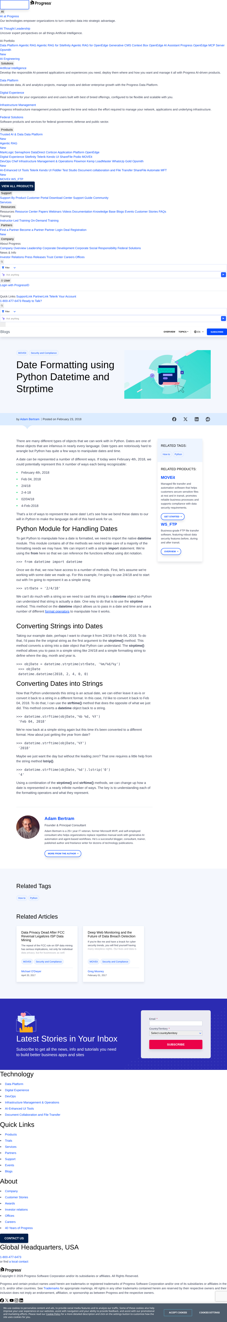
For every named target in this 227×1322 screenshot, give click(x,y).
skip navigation (14, 4)
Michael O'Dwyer (31, 971)
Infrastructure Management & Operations (46, 161)
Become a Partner (32, 230)
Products (7, 129)
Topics (182, 331)
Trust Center (55, 257)
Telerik (41, 156)
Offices (80, 257)
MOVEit (87, 156)
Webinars (55, 211)
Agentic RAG (27, 45)
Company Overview (13, 248)
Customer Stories (146, 211)
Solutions (7, 63)
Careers (69, 257)
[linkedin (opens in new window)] (21, 1301)
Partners (6, 225)
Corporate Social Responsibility (96, 248)
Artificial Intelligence (13, 68)
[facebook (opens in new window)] (2, 1301)
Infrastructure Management (18, 105)
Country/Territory (158, 1029)
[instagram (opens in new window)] (16, 1301)
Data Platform (9, 45)
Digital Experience (12, 92)
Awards (10, 1203)
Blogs (120, 211)
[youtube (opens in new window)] (12, 1301)
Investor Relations (12, 257)
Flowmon (80, 161)
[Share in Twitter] (185, 419)
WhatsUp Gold (121, 161)
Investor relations (16, 1209)
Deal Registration (43, 232)
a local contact (18, 1261)
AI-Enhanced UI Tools (14, 170)
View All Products (17, 186)
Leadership (34, 248)
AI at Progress (9, 16)
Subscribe (217, 332)
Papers (43, 211)
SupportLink (24, 296)
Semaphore (22, 152)
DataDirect (38, 152)
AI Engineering (10, 58)
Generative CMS (120, 45)
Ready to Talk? (32, 301)
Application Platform (71, 152)
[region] (113, 1312)
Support (6, 193)
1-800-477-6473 (10, 301)
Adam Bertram (29, 419)
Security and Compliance (44, 353)
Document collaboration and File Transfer (105, 170)
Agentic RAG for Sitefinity (54, 45)
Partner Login (54, 230)
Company (7, 239)
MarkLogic (7, 152)
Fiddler (57, 170)
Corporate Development (58, 248)
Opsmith (5, 52)
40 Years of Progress (19, 1228)
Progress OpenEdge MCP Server (202, 45)
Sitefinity (30, 156)
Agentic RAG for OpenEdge (89, 45)
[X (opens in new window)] (7, 1301)
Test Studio (69, 170)
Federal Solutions (11, 117)
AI (2, 11)
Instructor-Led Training (15, 220)
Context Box (140, 45)
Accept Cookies (178, 1312)
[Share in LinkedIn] (197, 419)
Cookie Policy (53, 1314)
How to (166, 454)
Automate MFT (83, 172)
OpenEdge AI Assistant (164, 45)
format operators (57, 611)
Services (5, 202)
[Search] (2, 261)
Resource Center (26, 211)
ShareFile (66, 156)
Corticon (51, 152)
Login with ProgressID (14, 285)
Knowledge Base (104, 211)
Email (152, 1019)
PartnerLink (40, 296)
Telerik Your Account (62, 296)
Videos (66, 211)
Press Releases (35, 257)
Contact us (14, 1238)
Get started (171, 516)
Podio (77, 156)
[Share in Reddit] (208, 419)
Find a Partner (9, 230)
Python (178, 454)
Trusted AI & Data (11, 134)
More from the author (62, 853)
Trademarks (51, 1288)
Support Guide (82, 197)
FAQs (162, 211)
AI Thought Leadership (15, 28)
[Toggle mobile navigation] (3, 324)
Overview (169, 331)
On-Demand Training (44, 220)
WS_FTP (17, 179)
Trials (8, 1140)
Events (129, 211)
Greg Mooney (96, 971)
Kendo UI (53, 156)
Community (100, 197)
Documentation (82, 211)
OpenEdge (92, 152)
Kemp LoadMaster (99, 161)
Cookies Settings (209, 1312)
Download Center (60, 197)
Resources (8, 207)
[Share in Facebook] (174, 419)
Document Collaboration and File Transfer (32, 1114)
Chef (15, 161)
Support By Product (13, 197)
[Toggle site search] (2, 305)
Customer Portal (37, 197)
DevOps (5, 161)
